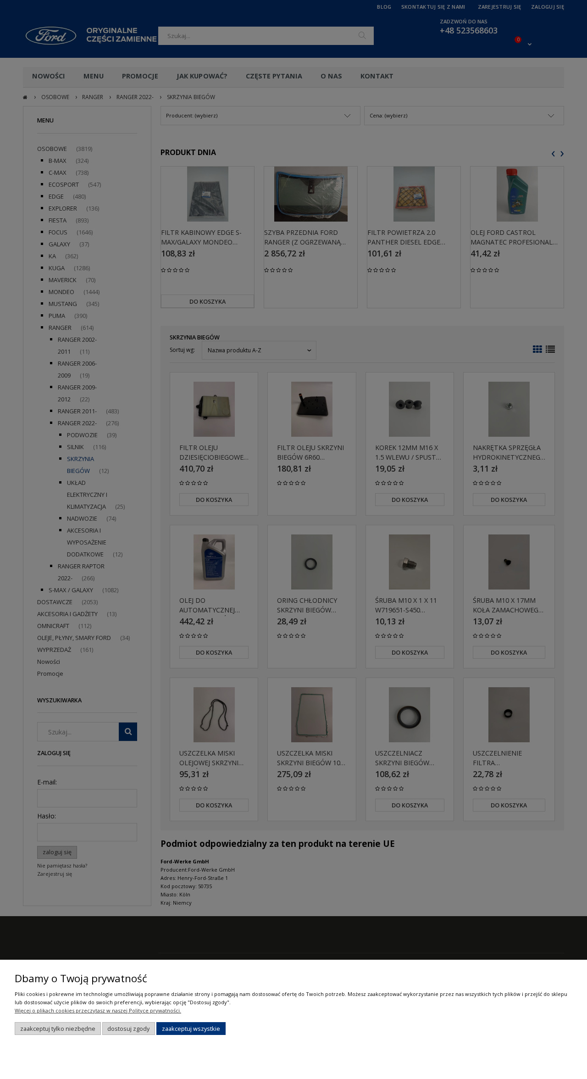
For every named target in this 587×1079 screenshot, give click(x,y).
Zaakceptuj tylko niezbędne (57, 1028)
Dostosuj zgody (128, 1028)
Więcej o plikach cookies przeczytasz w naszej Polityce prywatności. (98, 1010)
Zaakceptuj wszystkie (191, 1028)
